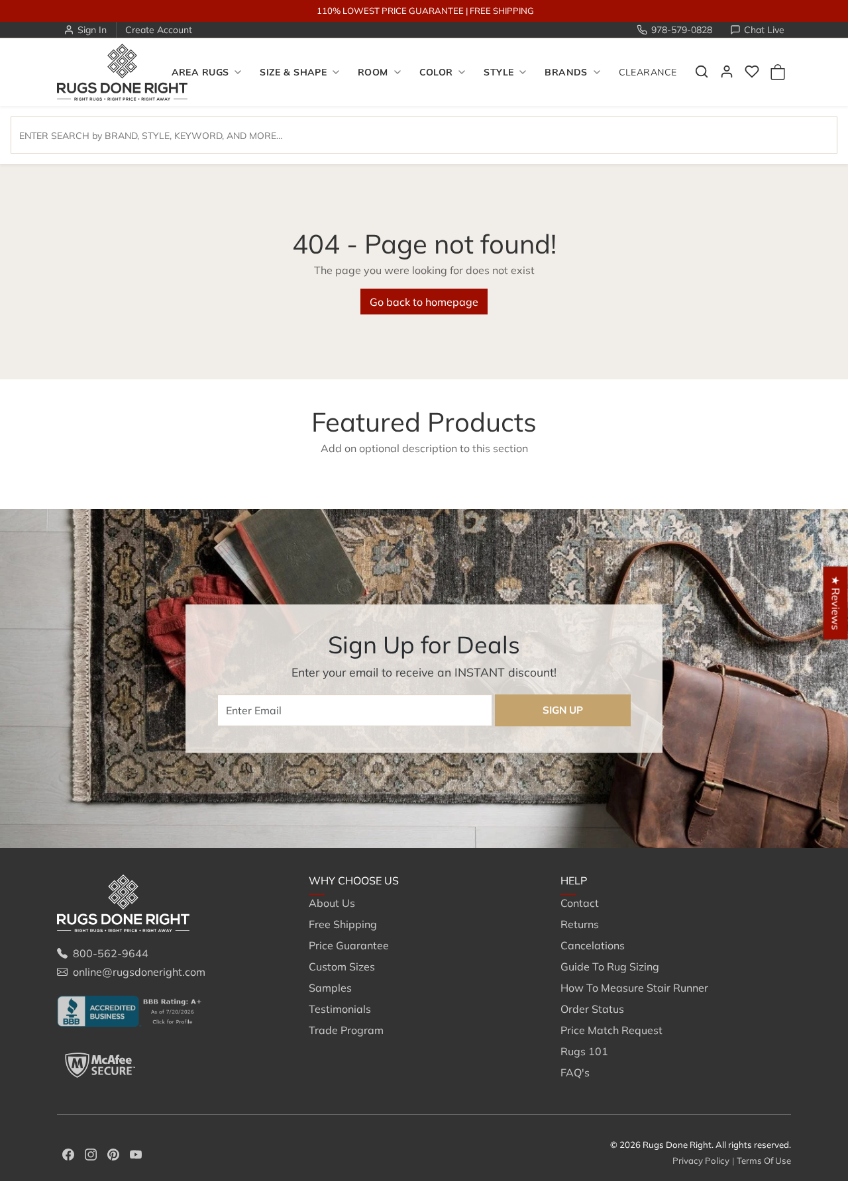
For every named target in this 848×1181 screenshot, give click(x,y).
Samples (330, 987)
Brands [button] (566, 72)
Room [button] (373, 72)
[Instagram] (91, 1153)
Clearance (648, 72)
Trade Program (346, 1030)
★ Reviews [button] (836, 603)
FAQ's (575, 1072)
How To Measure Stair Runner (634, 987)
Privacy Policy (700, 1160)
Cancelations (592, 945)
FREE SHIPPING (502, 10)
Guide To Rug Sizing (609, 966)
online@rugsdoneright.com (139, 971)
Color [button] (436, 72)
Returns (579, 924)
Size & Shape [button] (293, 72)
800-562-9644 (110, 953)
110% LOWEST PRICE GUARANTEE (390, 10)
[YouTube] (136, 1153)
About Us (332, 903)
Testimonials (340, 1009)
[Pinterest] (113, 1153)
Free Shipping (343, 924)
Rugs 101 (584, 1051)
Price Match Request (611, 1030)
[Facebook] (68, 1153)
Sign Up (563, 710)
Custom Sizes (342, 966)
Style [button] (498, 72)
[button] (701, 71)
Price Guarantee (349, 945)
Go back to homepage (424, 301)
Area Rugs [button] (200, 72)
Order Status (592, 1009)
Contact (579, 903)
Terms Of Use (764, 1160)
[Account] (726, 71)
